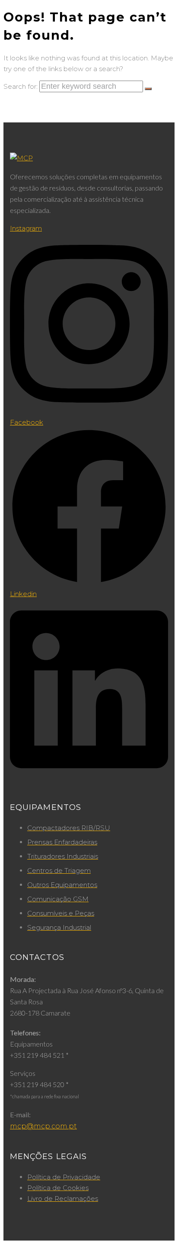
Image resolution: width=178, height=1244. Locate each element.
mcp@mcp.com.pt (43, 1126)
